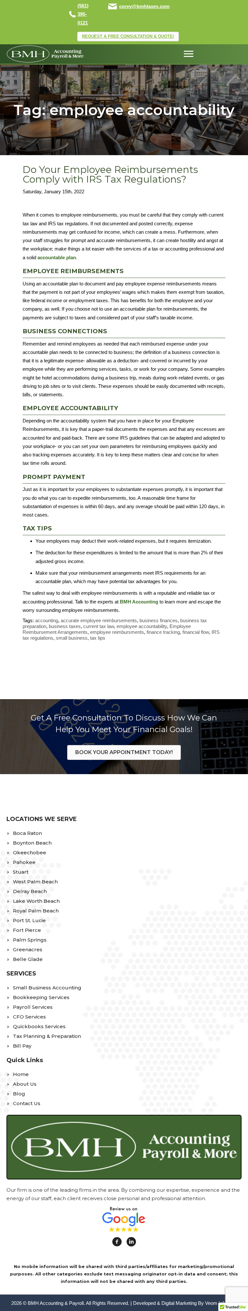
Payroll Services (33, 1007)
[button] (128, 36)
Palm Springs (29, 940)
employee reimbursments (117, 632)
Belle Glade (28, 959)
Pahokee (24, 862)
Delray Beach (30, 891)
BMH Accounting (139, 601)
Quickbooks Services (39, 1026)
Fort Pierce (27, 930)
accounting (46, 620)
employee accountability (142, 626)
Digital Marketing (179, 1303)
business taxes (65, 626)
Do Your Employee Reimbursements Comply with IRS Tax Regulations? (110, 174)
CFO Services (29, 1017)
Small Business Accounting (47, 988)
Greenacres (27, 949)
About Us (24, 1084)
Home (21, 1074)
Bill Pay (22, 1046)
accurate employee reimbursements (99, 620)
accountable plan (56, 257)
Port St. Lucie (29, 920)
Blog (19, 1094)
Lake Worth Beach (36, 901)
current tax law (98, 626)
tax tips (97, 638)
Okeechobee (29, 852)
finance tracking (163, 632)
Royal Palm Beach (36, 911)
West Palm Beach (35, 882)
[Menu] (188, 53)
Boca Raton (27, 833)
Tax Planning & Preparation (47, 1036)
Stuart (20, 872)
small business (72, 638)
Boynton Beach (32, 843)
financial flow (195, 632)
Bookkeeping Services (41, 997)
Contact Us (26, 1103)
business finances (159, 620)
